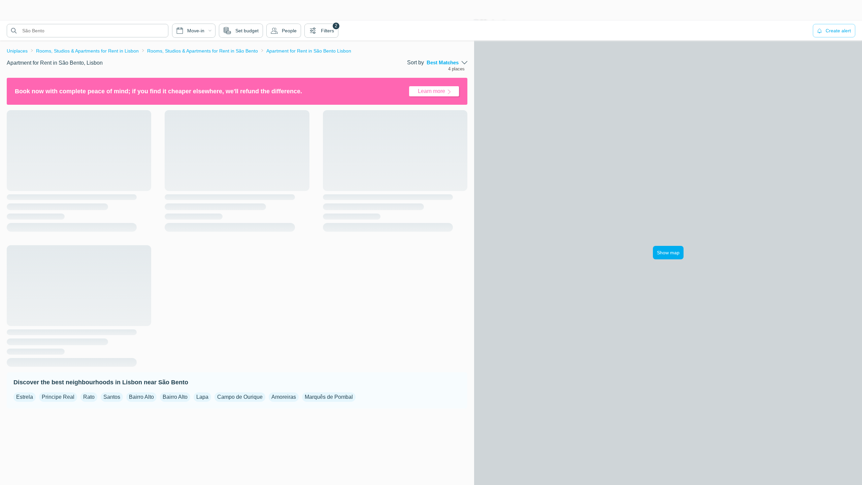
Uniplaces (17, 51)
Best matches (443, 62)
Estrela (24, 397)
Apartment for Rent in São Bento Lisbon (308, 51)
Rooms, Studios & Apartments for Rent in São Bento (202, 51)
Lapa (202, 397)
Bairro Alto (141, 397)
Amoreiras (283, 397)
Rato (89, 397)
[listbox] (447, 62)
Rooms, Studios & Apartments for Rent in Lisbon (87, 51)
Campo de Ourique (240, 397)
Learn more (431, 91)
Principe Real (58, 397)
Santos (111, 397)
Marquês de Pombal (329, 397)
